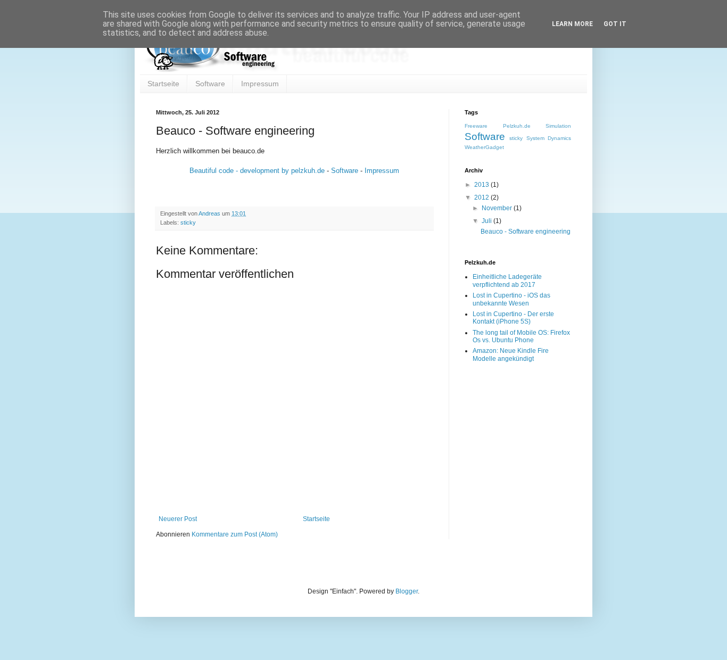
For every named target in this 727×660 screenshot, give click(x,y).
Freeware (476, 126)
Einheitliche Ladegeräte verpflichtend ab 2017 (507, 280)
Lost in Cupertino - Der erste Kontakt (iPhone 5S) (513, 317)
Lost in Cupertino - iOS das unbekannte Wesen (511, 299)
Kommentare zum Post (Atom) (235, 534)
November (498, 208)
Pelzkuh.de (517, 126)
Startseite (163, 83)
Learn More (572, 24)
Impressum (260, 83)
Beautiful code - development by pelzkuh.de (257, 171)
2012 (482, 197)
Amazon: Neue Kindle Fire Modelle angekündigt (511, 354)
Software (210, 83)
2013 (482, 184)
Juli (487, 221)
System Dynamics (548, 138)
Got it (615, 24)
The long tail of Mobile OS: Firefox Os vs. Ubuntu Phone (521, 336)
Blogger (406, 591)
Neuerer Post (178, 519)
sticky (188, 222)
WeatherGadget (484, 147)
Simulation (558, 126)
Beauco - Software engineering (526, 231)
